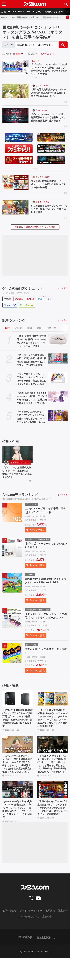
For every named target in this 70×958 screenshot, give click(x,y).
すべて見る (63, 288)
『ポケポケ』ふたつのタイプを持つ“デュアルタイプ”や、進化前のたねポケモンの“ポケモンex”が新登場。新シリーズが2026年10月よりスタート (31, 417)
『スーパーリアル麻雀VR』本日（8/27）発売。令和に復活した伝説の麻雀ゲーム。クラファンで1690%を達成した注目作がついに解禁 (32, 360)
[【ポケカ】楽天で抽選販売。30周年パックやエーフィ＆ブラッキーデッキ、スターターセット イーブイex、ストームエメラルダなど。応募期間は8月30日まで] (52, 698)
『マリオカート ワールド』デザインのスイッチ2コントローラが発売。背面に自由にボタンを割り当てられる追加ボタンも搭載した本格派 (31, 379)
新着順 (16, 53)
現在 (7, 327)
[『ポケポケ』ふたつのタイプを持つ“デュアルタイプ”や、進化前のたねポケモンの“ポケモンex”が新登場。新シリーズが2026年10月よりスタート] (58, 415)
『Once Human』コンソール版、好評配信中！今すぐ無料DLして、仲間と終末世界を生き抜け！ (48, 117)
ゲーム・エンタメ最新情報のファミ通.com (20, 17)
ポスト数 (51, 327)
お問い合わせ (9, 910)
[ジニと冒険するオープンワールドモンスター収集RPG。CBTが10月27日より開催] (15, 207)
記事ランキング (13, 320)
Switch (21, 11)
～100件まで (44, 53)
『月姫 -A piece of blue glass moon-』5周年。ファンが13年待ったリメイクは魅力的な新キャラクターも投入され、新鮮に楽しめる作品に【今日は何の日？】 (32, 398)
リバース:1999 (42, 85)
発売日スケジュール (54, 11)
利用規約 (50, 910)
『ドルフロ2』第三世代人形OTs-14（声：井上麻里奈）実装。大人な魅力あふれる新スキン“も (17, 472)
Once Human (41, 110)
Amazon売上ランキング (20, 494)
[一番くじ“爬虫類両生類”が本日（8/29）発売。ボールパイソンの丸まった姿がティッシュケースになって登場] (58, 339)
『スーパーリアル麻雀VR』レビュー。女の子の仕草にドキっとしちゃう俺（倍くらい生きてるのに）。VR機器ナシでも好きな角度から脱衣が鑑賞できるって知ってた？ (17, 763)
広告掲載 (46, 916)
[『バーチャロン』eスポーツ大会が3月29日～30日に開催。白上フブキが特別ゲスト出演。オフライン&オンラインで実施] (15, 66)
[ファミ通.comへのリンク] (35, 4)
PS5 (28, 11)
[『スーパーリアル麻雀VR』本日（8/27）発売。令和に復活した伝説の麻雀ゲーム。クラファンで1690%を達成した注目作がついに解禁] (58, 358)
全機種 (7, 298)
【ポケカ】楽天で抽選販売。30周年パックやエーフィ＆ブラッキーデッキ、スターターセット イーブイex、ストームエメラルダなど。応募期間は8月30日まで (52, 718)
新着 (3, 11)
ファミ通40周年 (43, 176)
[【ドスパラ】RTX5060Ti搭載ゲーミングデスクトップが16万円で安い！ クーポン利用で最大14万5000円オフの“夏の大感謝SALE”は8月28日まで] (17, 698)
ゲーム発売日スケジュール (22, 288)
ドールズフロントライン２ (21, 462)
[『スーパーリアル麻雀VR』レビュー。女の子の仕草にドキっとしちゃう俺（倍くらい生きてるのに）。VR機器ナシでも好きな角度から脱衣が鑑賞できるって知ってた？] (17, 744)
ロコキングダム (42, 201)
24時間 (18, 327)
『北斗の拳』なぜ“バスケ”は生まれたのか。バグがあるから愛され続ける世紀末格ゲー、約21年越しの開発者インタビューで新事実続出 (52, 807)
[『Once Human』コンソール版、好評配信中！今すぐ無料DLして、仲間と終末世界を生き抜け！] (15, 115)
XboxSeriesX (26, 305)
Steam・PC (10, 305)
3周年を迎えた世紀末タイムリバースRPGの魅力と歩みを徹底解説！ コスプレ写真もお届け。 (49, 92)
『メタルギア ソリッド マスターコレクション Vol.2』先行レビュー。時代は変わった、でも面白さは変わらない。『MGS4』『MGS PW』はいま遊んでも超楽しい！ (52, 763)
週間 (29, 327)
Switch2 (12, 11)
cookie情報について (29, 916)
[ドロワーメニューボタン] (4, 4)
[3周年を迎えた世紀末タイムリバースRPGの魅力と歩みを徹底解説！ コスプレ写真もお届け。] (15, 91)
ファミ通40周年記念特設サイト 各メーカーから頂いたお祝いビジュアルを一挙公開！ (49, 184)
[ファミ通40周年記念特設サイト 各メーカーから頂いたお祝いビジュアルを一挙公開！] (15, 182)
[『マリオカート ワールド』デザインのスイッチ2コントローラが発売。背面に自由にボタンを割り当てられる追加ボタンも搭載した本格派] (58, 377)
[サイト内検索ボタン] (66, 4)
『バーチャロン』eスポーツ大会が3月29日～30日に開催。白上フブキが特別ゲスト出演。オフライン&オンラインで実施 (49, 69)
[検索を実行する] (63, 44)
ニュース (36, 60)
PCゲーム (37, 11)
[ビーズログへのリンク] (46, 937)
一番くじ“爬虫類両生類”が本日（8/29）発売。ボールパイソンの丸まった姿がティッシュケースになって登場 (31, 341)
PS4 (49, 298)
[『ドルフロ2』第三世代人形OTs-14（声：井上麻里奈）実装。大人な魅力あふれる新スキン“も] (17, 454)
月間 (39, 327)
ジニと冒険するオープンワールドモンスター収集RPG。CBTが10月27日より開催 (49, 209)
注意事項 (62, 910)
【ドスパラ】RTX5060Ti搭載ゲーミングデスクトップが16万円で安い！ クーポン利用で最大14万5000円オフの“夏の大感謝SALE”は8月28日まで (17, 718)
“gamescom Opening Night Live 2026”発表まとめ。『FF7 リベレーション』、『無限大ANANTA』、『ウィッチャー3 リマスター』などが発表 (17, 809)
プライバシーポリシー (31, 910)
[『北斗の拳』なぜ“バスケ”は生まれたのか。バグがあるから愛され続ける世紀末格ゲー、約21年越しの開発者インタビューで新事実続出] (52, 789)
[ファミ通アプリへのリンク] (25, 937)
